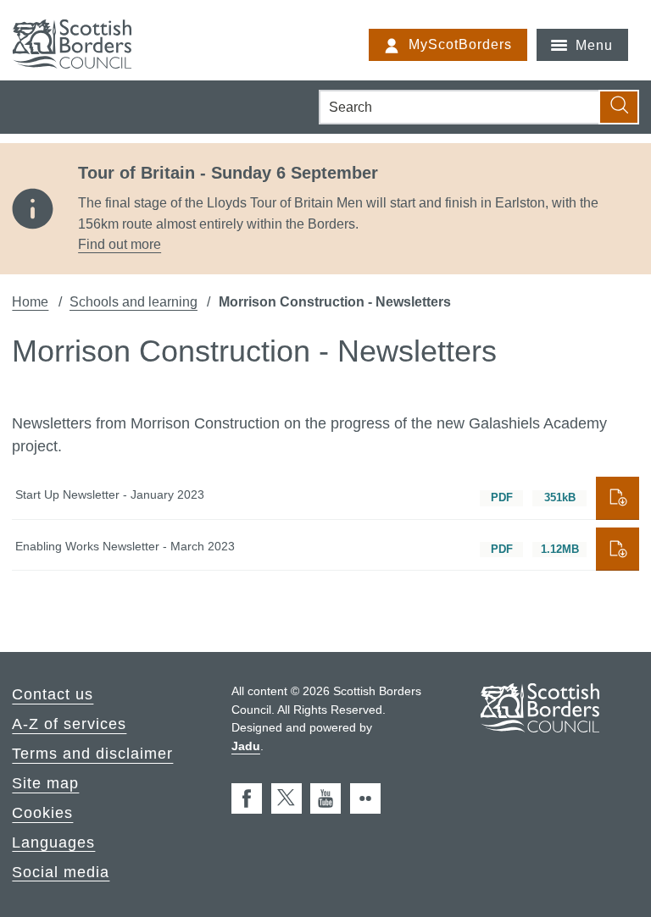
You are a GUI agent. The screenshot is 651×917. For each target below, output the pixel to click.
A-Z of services (69, 723)
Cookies (42, 812)
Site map (45, 783)
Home (30, 301)
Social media (60, 871)
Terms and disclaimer (92, 753)
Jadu (245, 746)
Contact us (52, 694)
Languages (53, 841)
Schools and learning (134, 301)
